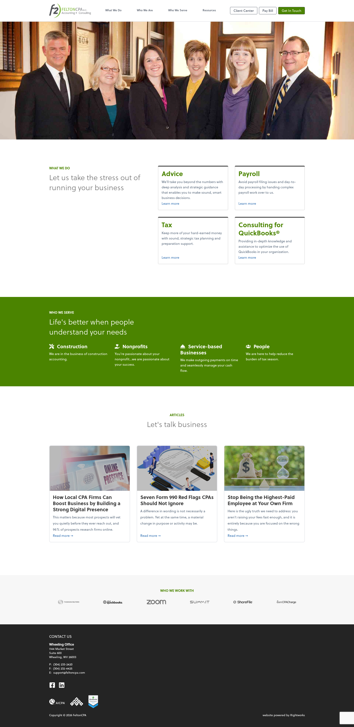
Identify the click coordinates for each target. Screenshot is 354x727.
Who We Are (145, 10)
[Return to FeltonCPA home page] (70, 10)
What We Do (113, 10)
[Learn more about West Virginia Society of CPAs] (76, 701)
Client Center (244, 10)
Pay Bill (267, 10)
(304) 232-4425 (62, 668)
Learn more (181, 203)
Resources (209, 10)
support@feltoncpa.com (69, 672)
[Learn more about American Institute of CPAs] (57, 702)
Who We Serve (177, 10)
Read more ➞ (89, 535)
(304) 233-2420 (63, 664)
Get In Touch (291, 10)
